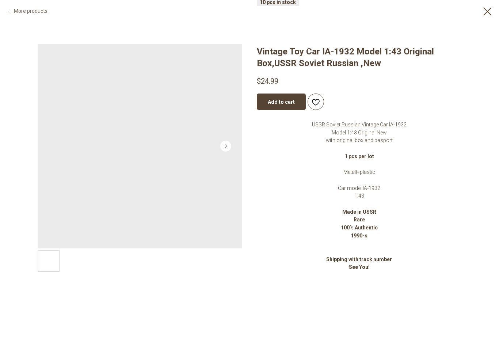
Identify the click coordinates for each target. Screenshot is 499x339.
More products (30, 11)
